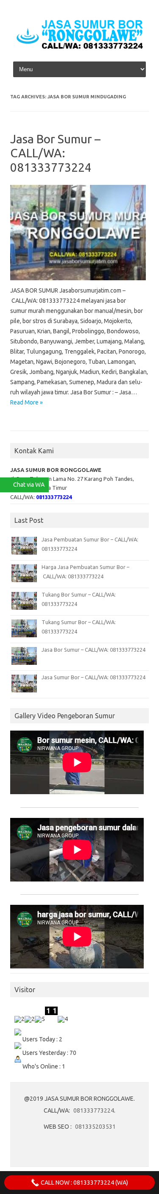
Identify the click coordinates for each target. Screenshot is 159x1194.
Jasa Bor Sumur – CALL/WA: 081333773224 (55, 153)
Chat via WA (29, 484)
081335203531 (95, 1126)
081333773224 (93, 1110)
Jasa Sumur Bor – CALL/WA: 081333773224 (93, 677)
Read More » (26, 402)
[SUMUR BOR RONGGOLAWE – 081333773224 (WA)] (79, 48)
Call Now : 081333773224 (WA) (83, 1182)
